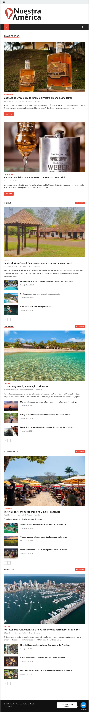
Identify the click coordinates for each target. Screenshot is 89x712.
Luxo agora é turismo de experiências (35, 306)
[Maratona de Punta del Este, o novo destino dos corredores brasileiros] (44, 599)
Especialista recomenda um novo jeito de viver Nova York (43, 549)
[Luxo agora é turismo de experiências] (11, 307)
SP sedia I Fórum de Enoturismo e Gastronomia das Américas (45, 645)
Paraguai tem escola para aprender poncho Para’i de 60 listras (45, 414)
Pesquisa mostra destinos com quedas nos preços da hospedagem (46, 281)
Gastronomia (9, 95)
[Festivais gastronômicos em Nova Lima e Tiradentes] (44, 481)
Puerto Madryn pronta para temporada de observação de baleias (46, 427)
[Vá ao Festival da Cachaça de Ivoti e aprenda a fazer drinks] (44, 147)
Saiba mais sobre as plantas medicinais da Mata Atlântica (43, 524)
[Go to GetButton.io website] (83, 709)
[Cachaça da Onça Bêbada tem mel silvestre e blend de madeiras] (44, 67)
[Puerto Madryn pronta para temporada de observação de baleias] (11, 427)
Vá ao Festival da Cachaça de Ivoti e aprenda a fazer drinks (35, 177)
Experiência (8, 509)
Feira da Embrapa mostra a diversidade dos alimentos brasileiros (46, 670)
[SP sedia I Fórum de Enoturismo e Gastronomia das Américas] (11, 645)
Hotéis (6, 260)
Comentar (37, 101)
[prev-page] (5, 319)
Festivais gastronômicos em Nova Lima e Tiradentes (32, 511)
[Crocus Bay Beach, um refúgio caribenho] (44, 356)
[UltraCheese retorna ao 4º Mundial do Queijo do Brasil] (11, 658)
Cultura (7, 383)
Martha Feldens (27, 101)
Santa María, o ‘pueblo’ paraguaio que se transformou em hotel (38, 262)
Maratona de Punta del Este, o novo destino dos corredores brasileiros (42, 629)
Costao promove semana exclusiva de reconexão (40, 294)
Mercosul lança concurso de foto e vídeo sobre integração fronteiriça (48, 402)
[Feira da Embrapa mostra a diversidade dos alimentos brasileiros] (11, 670)
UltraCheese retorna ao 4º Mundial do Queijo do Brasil (42, 657)
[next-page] (9, 319)
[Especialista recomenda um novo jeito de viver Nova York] (11, 550)
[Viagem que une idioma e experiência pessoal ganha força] (11, 537)
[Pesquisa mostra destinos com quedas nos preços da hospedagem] (11, 281)
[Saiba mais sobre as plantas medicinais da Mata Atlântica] (11, 524)
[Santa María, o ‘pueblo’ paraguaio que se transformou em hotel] (44, 232)
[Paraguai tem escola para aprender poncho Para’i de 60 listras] (11, 415)
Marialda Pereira (26, 515)
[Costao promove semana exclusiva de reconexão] (11, 294)
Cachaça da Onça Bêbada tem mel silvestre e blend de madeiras (38, 97)
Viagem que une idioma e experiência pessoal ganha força (43, 537)
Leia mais (8, 113)
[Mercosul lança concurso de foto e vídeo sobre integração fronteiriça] (11, 402)
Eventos (7, 626)
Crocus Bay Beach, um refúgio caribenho (26, 386)
